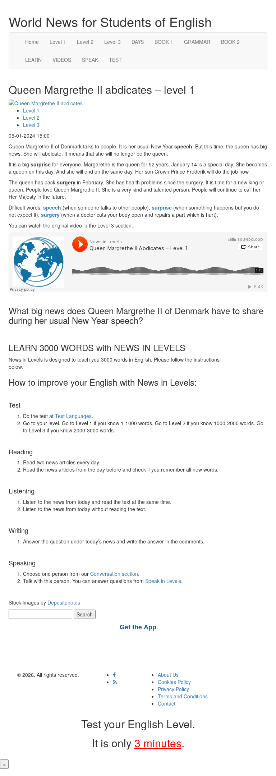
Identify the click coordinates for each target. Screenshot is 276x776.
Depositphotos (63, 602)
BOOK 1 (164, 41)
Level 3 (112, 41)
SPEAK (90, 59)
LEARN (33, 59)
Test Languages (73, 415)
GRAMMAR (197, 41)
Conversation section (114, 573)
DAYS (138, 41)
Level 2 (85, 41)
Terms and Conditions (183, 696)
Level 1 (58, 41)
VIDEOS (61, 59)
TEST (115, 59)
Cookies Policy (174, 681)
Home (32, 41)
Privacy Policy (173, 689)
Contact (166, 703)
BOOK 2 (230, 41)
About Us (168, 674)
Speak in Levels (163, 580)
